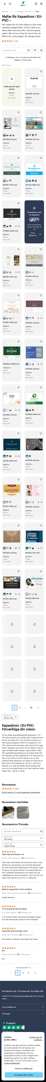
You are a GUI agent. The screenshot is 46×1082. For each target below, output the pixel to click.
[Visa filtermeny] (41, 50)
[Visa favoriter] (35, 50)
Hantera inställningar (24, 1068)
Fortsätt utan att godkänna (35, 1038)
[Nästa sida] (38, 707)
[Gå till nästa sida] (35, 972)
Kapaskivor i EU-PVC (24, 11)
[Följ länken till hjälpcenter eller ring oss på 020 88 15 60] (36, 3)
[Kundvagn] (41, 3)
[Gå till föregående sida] (10, 972)
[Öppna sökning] (10, 3)
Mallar (37, 11)
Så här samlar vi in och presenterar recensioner (21, 792)
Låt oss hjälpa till (9, 1007)
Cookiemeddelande (12, 1063)
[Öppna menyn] (4, 3)
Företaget (6, 1014)
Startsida (5, 11)
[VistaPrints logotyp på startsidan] (23, 3)
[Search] (41, 831)
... (13, 11)
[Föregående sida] (7, 707)
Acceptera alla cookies (23, 1075)
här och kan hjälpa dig (24, 996)
